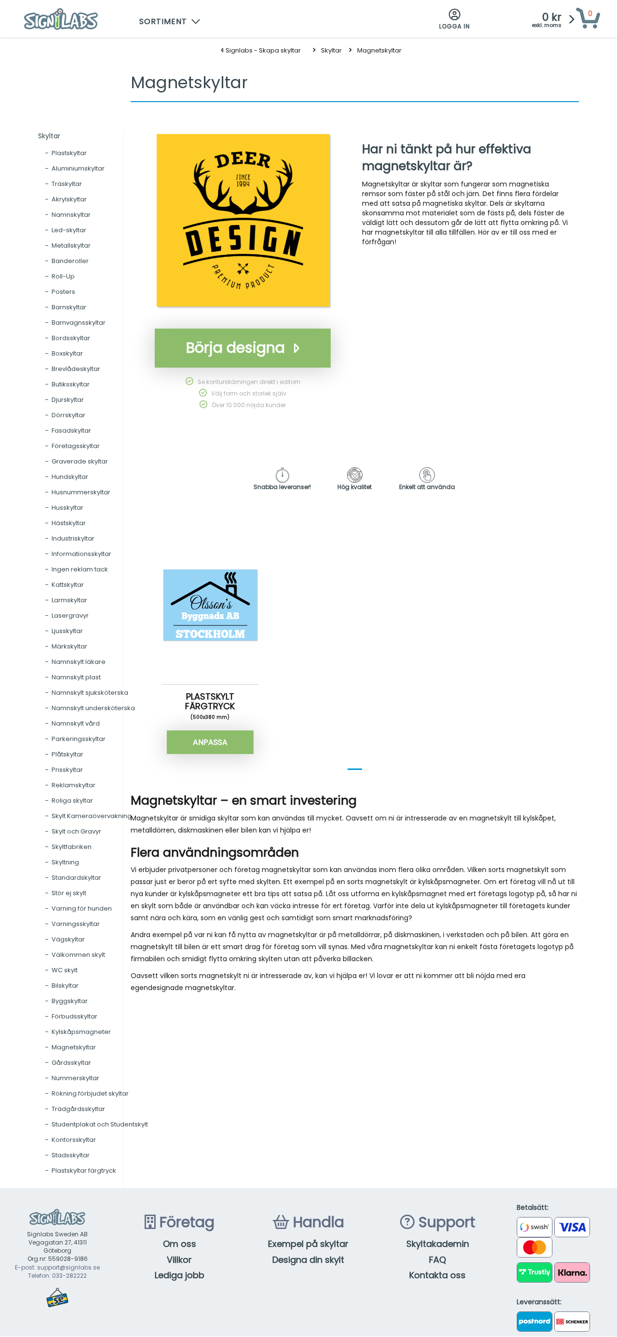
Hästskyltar (69, 523)
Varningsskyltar (76, 923)
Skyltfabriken (72, 846)
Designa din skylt (308, 1260)
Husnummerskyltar (81, 492)
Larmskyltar (69, 600)
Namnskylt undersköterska (93, 708)
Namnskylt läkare (79, 661)
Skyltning (65, 862)
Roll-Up (63, 276)
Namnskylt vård (76, 723)
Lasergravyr (70, 615)
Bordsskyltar (71, 338)
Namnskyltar (71, 214)
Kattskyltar (68, 584)
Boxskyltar (67, 353)
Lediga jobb (179, 1275)
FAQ (437, 1260)
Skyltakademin (437, 1244)
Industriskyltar (73, 538)
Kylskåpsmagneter (81, 1031)
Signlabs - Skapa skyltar (262, 50)
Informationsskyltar (81, 553)
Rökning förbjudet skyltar (90, 1093)
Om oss (179, 1244)
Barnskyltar (69, 307)
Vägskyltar (68, 939)
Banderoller (70, 260)
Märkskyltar (69, 646)
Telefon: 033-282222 (57, 1275)
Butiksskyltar (71, 384)
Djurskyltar (68, 399)
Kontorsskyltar (74, 1139)
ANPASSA (210, 742)
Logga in (454, 26)
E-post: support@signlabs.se (57, 1267)
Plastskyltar (69, 153)
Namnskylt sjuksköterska (90, 692)
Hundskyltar (70, 476)
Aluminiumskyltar (78, 168)
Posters (63, 291)
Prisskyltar (67, 769)
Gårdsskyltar (71, 1062)
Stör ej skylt (69, 893)
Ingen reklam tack (80, 569)
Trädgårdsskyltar (78, 1108)
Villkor (179, 1260)
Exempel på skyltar (308, 1244)
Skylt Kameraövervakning (92, 816)
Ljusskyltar (67, 630)
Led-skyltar (69, 230)
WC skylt (65, 970)
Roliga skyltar (72, 800)
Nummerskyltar (75, 1078)
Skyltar (331, 50)
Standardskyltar (76, 877)
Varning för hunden (82, 908)
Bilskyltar (65, 985)
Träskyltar (67, 183)
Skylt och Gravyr (76, 831)
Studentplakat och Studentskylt (100, 1124)
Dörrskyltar (68, 415)
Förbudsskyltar (74, 1016)
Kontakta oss (437, 1275)
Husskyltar (67, 507)
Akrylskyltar (69, 199)
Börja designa (235, 347)
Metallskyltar (71, 245)
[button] (170, 19)
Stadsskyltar (71, 1155)
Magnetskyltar (379, 50)
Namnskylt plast (76, 677)
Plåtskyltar (67, 754)
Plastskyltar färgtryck (84, 1170)
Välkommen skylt (78, 954)
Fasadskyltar (71, 430)
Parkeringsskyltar (79, 738)
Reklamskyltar (73, 785)
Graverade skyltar (80, 461)
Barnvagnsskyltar (79, 322)
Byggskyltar (70, 1001)
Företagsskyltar (76, 445)
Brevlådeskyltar (76, 368)
